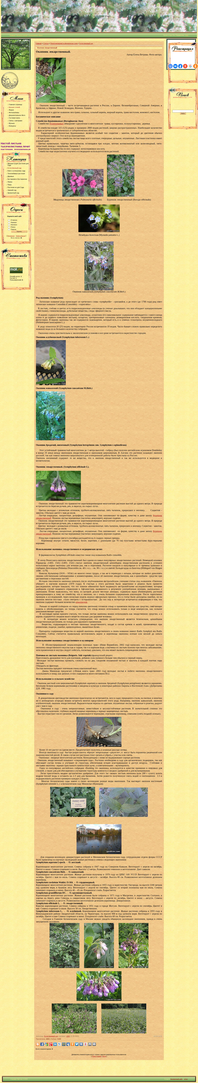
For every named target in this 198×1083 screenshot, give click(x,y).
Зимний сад (12, 190)
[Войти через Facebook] (180, 66)
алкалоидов (81, 602)
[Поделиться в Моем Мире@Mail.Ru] (64, 1044)
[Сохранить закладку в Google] (46, 1044)
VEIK (68, 1036)
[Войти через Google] (190, 66)
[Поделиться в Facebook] (42, 1044)
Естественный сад (14, 168)
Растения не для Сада (16, 187)
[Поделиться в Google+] (50, 1044)
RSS (186, 35)
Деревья (11, 176)
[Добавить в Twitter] (77, 1044)
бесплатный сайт (176, 1079)
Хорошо (14, 222)
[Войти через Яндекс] (185, 66)
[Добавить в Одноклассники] (72, 1044)
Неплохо (14, 225)
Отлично (14, 220)
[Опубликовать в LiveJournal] (59, 1044)
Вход (40, 35)
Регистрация (33, 35)
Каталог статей (22, 35)
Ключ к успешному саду (16, 171)
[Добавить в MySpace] (68, 1044)
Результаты (11, 236)
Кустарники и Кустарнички (17, 179)
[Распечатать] (94, 1044)
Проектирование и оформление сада (64, 43)
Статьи (46, 43)
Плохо (13, 227)
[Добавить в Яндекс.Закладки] (85, 1044)
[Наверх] (90, 1044)
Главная (12, 35)
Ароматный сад (13, 193)
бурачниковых (57, 123)
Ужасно (13, 229)
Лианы (10, 182)
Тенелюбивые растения (16, 173)
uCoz (186, 1079)
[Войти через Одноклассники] (195, 66)
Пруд (9, 184)
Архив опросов (20, 236)
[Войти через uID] (170, 66)
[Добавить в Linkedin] (55, 1044)
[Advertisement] (99, 1069)
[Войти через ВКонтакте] (175, 66)
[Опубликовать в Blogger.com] (37, 1044)
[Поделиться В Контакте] (81, 1044)
